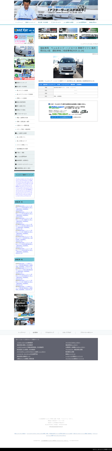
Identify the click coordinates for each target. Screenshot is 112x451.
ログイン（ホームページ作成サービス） (102, 449)
